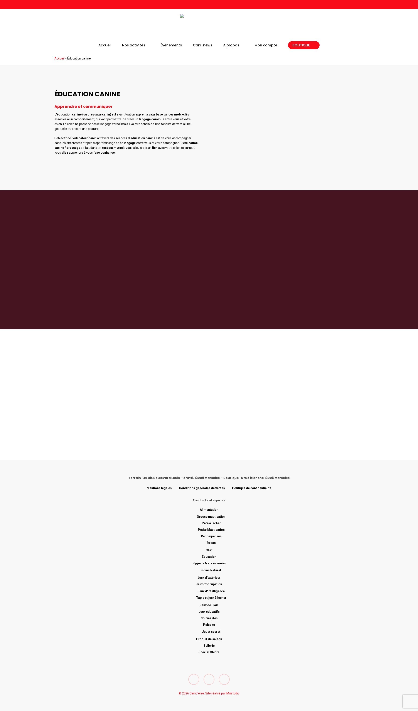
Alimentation (209, 509)
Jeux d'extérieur (209, 577)
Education (209, 556)
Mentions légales (159, 488)
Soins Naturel (211, 570)
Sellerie (209, 645)
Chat (209, 550)
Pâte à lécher (211, 523)
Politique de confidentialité (251, 488)
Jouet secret (211, 631)
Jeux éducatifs (209, 611)
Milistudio (232, 693)
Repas (211, 543)
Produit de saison (209, 639)
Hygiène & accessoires (209, 563)
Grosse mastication (211, 516)
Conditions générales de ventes (202, 488)
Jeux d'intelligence (211, 591)
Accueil (59, 58)
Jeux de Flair (209, 605)
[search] (338, 26)
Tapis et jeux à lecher (211, 597)
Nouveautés (209, 618)
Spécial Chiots (209, 652)
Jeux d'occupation (209, 584)
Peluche (209, 624)
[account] (350, 26)
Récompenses (211, 536)
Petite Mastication (211, 529)
